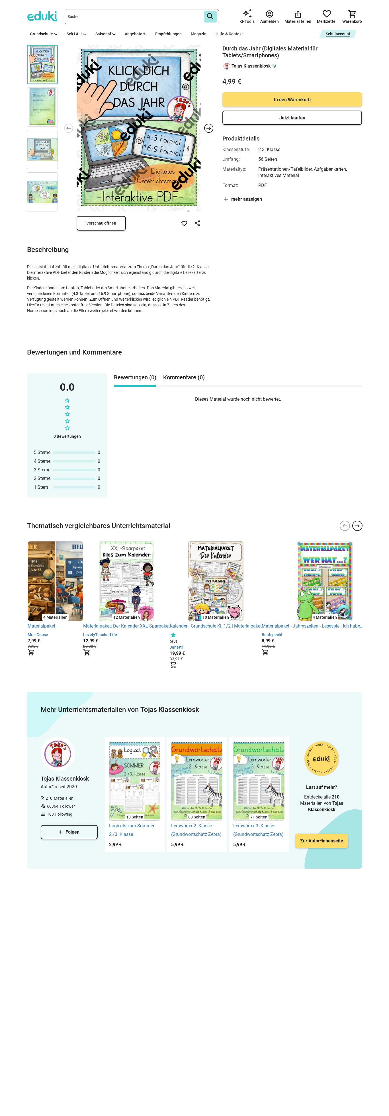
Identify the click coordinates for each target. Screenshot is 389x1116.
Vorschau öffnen (101, 223)
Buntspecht (272, 634)
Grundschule (41, 34)
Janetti (176, 647)
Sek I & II (74, 34)
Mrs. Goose (38, 634)
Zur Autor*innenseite (321, 841)
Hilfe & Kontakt (229, 34)
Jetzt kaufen (292, 118)
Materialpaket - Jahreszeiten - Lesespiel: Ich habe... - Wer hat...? (325, 626)
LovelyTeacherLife (100, 634)
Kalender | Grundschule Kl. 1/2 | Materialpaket (216, 626)
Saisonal (103, 34)
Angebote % (135, 34)
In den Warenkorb (292, 99)
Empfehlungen (168, 34)
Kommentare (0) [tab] (184, 377)
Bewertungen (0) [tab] (135, 377)
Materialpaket (41, 626)
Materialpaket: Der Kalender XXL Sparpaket (126, 626)
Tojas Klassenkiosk (251, 66)
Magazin (198, 34)
